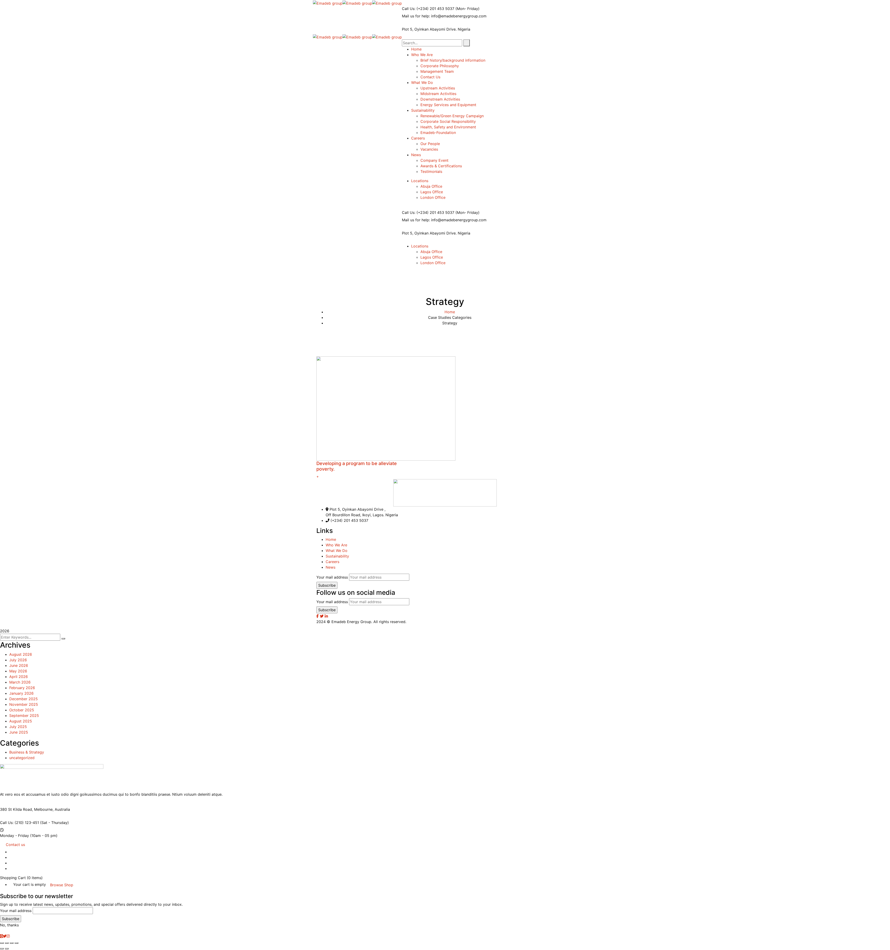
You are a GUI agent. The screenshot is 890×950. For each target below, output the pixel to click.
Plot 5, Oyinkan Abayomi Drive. (429, 29)
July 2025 (18, 726)
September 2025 (24, 715)
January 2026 (21, 693)
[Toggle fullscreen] (11, 943)
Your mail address (332, 577)
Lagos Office (431, 192)
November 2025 (23, 704)
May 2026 (18, 671)
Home (450, 312)
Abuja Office (431, 186)
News (330, 567)
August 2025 (20, 721)
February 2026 (22, 687)
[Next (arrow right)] (7, 948)
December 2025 (23, 699)
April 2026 (18, 676)
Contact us (15, 844)
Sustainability (337, 556)
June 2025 (18, 732)
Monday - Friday (14, 835)
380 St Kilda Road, (16, 809)
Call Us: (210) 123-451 (19, 822)
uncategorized (22, 757)
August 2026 (20, 654)
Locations (419, 180)
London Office (432, 197)
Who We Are (336, 545)
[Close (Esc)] (2, 943)
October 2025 (21, 710)
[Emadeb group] (328, 2)
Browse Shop (61, 885)
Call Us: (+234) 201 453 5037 (428, 8)
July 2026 (18, 660)
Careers (332, 561)
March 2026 (20, 682)
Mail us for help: (416, 16)
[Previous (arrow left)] (2, 948)
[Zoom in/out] (16, 943)
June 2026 (18, 665)
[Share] (7, 943)
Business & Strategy (26, 752)
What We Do (336, 550)
